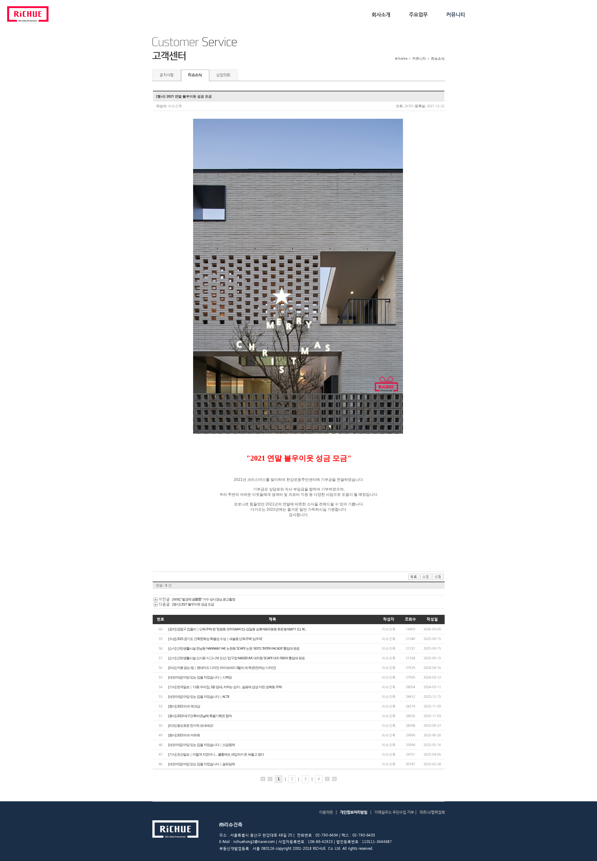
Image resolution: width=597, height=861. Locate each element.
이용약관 (326, 812)
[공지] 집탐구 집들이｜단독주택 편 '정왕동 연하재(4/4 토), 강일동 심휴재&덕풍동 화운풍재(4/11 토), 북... (237, 629)
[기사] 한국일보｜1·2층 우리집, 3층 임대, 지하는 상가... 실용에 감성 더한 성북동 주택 (225, 686)
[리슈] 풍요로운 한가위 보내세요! (190, 725)
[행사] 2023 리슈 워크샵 (184, 706)
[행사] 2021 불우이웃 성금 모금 (193, 604)
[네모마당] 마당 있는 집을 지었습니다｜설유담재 (201, 764)
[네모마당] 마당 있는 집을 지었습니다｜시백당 (200, 677)
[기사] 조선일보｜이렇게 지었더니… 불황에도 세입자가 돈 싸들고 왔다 (216, 754)
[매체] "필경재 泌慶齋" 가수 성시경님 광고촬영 (203, 599)
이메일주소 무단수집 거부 (394, 812)
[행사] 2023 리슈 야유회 (184, 735)
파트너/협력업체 (432, 812)
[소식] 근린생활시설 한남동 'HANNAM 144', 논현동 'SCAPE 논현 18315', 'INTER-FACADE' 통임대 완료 (233, 648)
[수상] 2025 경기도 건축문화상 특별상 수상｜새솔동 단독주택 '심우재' (215, 638)
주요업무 (418, 14)
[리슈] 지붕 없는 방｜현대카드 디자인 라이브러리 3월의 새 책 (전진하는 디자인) (221, 667)
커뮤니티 (455, 14)
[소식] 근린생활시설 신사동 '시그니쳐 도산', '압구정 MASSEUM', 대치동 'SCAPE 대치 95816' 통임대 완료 (236, 658)
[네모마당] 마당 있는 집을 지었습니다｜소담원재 (201, 744)
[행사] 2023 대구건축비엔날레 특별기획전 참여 (200, 715)
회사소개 (381, 14)
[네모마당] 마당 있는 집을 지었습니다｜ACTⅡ (198, 696)
